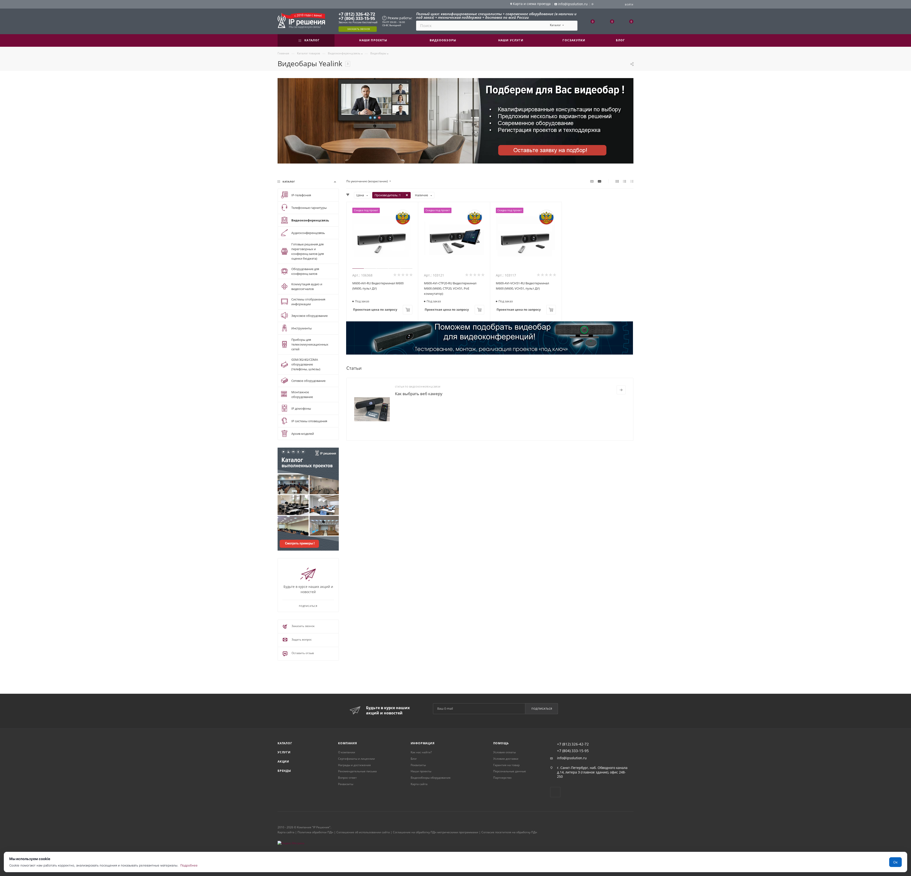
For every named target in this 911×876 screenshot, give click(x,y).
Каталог (285, 743)
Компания (347, 743)
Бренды (284, 771)
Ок (895, 862)
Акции (283, 761)
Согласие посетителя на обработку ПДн (509, 832)
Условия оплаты (504, 752)
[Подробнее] (621, 389)
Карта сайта (419, 784)
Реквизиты (345, 784)
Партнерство (502, 778)
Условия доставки (505, 759)
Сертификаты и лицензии (356, 759)
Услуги (284, 752)
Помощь (501, 743)
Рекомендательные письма (357, 771)
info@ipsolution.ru (572, 758)
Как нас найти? (421, 752)
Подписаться (541, 708)
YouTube (555, 792)
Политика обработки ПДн (315, 832)
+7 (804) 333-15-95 (357, 18)
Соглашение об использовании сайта (363, 832)
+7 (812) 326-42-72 (357, 14)
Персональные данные (509, 771)
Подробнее (189, 865)
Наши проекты (421, 771)
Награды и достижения (354, 765)
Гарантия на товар (506, 765)
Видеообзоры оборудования (431, 778)
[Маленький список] (592, 181)
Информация (423, 743)
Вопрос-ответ (347, 778)
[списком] (624, 181)
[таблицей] (632, 181)
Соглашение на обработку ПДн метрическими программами (435, 832)
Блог (414, 759)
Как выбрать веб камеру (418, 393)
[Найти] (571, 26)
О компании (346, 752)
